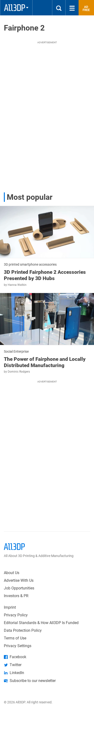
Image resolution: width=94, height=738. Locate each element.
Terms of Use (15, 638)
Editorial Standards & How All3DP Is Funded (41, 622)
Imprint (10, 607)
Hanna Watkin (17, 285)
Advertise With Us (19, 580)
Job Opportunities (19, 588)
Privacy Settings (17, 646)
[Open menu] (72, 7)
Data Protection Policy (23, 630)
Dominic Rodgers (19, 371)
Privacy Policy (16, 615)
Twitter (15, 665)
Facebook (18, 657)
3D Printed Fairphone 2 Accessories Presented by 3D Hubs (45, 275)
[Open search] (58, 7)
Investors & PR (16, 596)
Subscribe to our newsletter (33, 680)
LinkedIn (17, 672)
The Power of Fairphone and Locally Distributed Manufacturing (45, 362)
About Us (11, 572)
